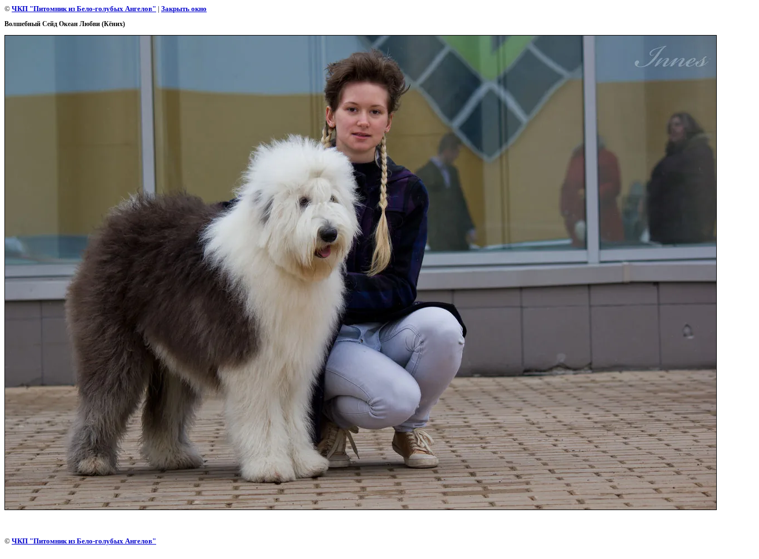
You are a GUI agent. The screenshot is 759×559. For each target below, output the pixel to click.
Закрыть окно (184, 8)
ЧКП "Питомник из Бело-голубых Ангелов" (84, 8)
